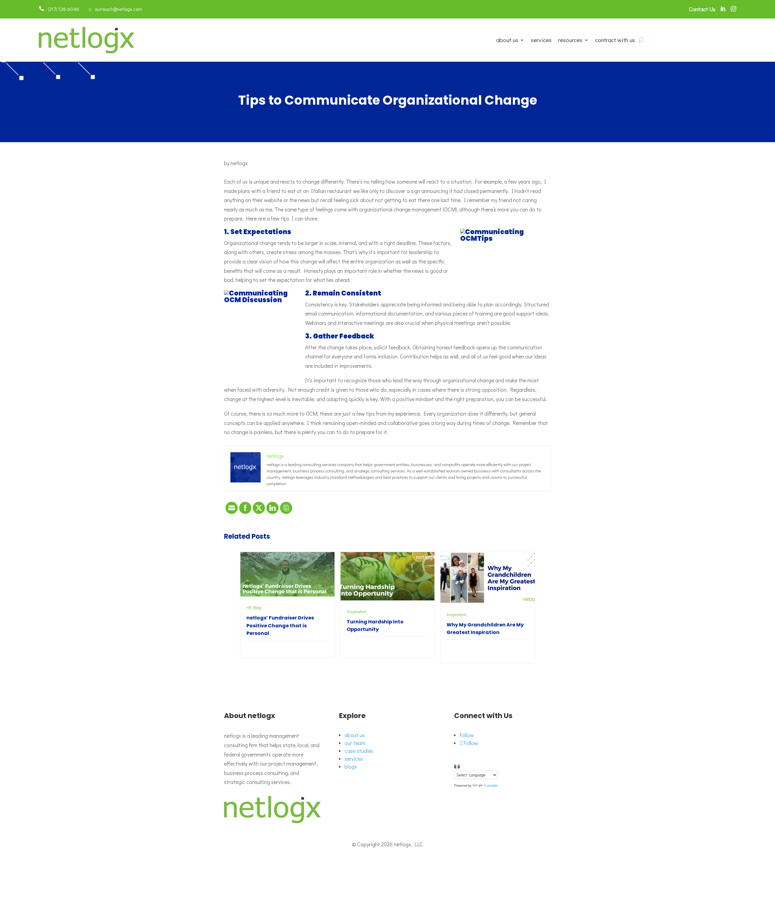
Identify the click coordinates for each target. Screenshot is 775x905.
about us (507, 41)
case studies (359, 750)
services (541, 41)
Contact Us (702, 9)
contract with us (615, 41)
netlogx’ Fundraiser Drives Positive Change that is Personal (280, 625)
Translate (491, 785)
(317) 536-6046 (61, 9)
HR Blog (253, 607)
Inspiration (357, 611)
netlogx (239, 163)
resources (570, 41)
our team (355, 743)
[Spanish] (457, 766)
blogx (351, 766)
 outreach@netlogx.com (115, 9)
